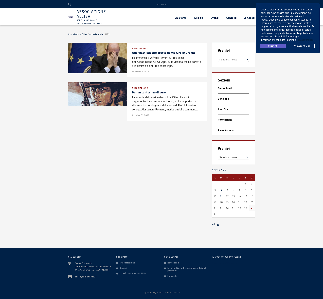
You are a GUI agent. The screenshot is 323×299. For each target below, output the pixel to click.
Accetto (273, 45)
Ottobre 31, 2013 (140, 115)
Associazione (140, 48)
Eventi (215, 18)
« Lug (215, 224)
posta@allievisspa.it (86, 276)
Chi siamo (181, 18)
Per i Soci (223, 109)
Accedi (250, 18)
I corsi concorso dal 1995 (132, 273)
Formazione (225, 120)
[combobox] (233, 59)
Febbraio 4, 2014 (140, 71)
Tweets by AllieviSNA (225, 263)
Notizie (198, 18)
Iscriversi (161, 4)
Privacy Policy (305, 40)
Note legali (173, 262)
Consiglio (223, 99)
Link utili (172, 276)
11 (221, 196)
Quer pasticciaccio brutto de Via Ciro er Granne (163, 52)
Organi (123, 268)
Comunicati (225, 88)
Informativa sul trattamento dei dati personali (187, 269)
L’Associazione (127, 262)
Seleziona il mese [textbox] (228, 59)
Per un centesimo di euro (149, 92)
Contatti (231, 18)
